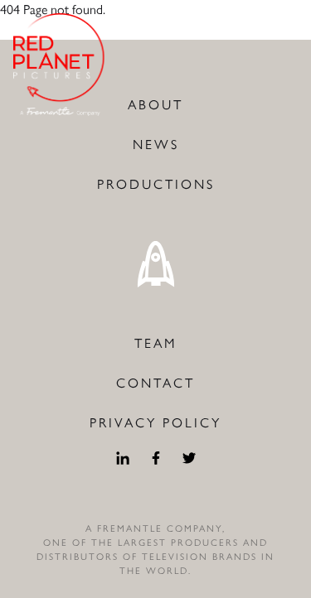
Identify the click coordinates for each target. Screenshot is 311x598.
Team (155, 343)
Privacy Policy (155, 423)
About (155, 105)
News (156, 144)
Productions (156, 184)
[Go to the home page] (60, 64)
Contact (155, 383)
